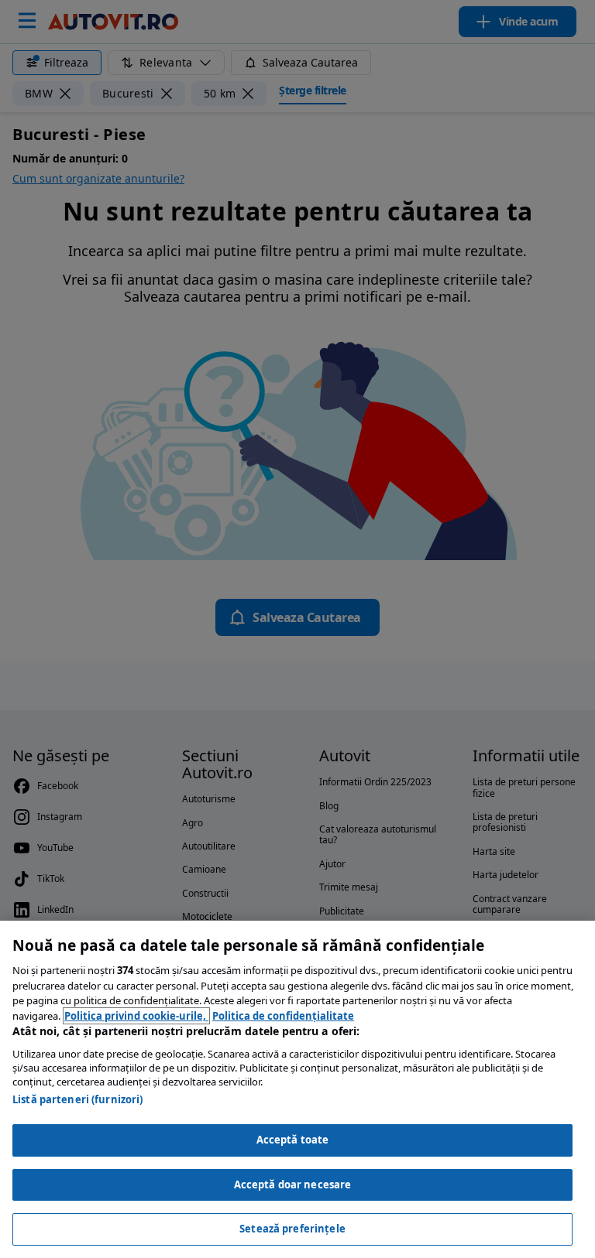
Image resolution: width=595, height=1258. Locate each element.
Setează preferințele (292, 1229)
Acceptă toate (292, 1140)
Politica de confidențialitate (283, 1016)
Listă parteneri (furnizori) (77, 1099)
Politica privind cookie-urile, (136, 1016)
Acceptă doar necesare (293, 1184)
